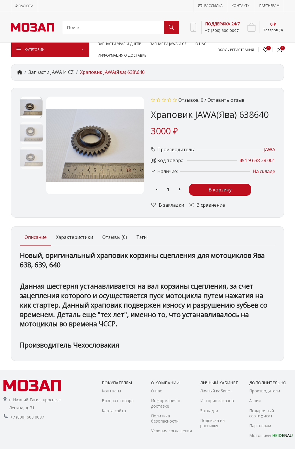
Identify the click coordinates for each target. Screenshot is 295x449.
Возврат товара (118, 400)
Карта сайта (114, 410)
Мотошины (270, 435)
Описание (35, 237)
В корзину (220, 190)
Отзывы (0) (114, 237)
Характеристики (74, 237)
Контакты (111, 391)
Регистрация (242, 49)
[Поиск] (171, 27)
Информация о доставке (165, 403)
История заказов (217, 400)
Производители (264, 391)
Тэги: (142, 237)
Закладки (209, 410)
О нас (156, 391)
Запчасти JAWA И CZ (51, 72)
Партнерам (260, 425)
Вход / (224, 49)
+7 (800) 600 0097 (27, 417)
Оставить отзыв (226, 100)
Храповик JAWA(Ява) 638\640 (112, 72)
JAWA (269, 149)
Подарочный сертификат (261, 413)
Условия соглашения (171, 430)
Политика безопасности (165, 418)
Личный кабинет (216, 391)
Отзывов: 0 (190, 100)
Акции (255, 400)
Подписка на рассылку (212, 423)
